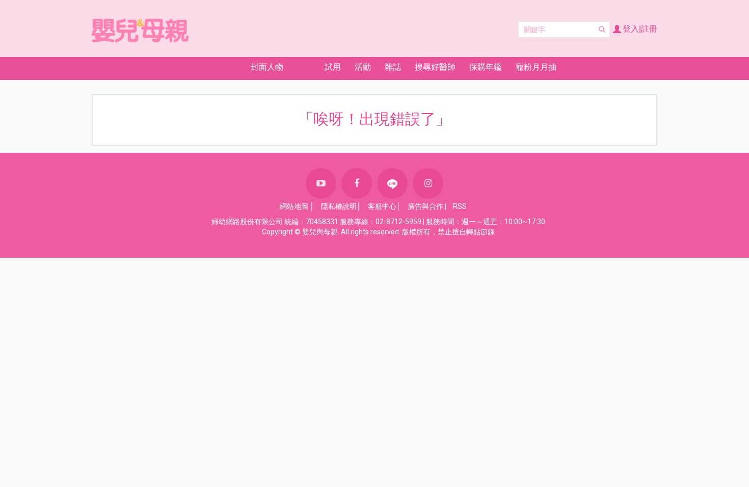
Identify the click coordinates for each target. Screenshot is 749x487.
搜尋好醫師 (435, 67)
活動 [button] (363, 67)
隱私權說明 (339, 206)
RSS (460, 206)
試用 (333, 67)
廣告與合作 (425, 206)
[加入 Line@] (392, 183)
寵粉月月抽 (536, 67)
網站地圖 (294, 206)
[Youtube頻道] (321, 183)
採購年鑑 (485, 67)
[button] (207, 67)
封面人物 (267, 67)
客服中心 (382, 206)
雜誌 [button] (393, 67)
